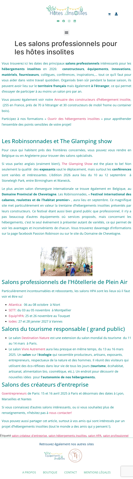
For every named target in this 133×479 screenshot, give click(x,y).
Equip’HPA (16, 316)
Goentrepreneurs (14, 393)
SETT (12, 310)
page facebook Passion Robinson (35, 233)
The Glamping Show (77, 164)
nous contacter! (61, 413)
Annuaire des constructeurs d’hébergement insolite (92, 99)
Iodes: (13, 321)
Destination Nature (35, 338)
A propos (29, 472)
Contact (70, 472)
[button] (66, 32)
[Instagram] (69, 21)
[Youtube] (58, 21)
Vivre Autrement (34, 349)
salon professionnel (115, 435)
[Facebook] (63, 21)
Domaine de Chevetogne (102, 233)
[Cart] (109, 14)
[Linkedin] (74, 21)
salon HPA (94, 435)
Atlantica (15, 304)
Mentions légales (97, 472)
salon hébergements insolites (67, 435)
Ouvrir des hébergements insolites (74, 119)
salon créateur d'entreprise (29, 435)
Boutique (50, 472)
